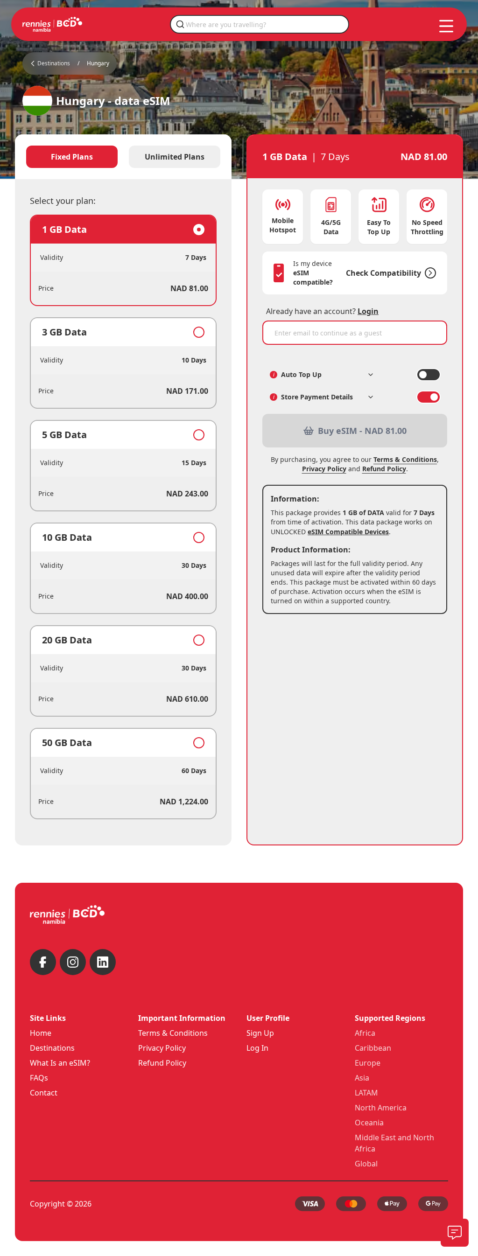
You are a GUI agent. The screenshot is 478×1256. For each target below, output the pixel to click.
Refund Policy (384, 468)
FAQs (39, 1078)
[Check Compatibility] (428, 273)
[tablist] (123, 156)
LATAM (366, 1093)
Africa (365, 1033)
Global (366, 1163)
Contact (43, 1093)
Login (368, 311)
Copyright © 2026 (60, 1204)
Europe (367, 1063)
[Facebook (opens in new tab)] (43, 962)
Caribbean (373, 1048)
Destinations (52, 1048)
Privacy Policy (324, 468)
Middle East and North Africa (394, 1143)
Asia (362, 1078)
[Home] (52, 24)
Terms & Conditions (405, 459)
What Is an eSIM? (60, 1063)
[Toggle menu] (446, 26)
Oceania (369, 1122)
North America (381, 1107)
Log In (257, 1048)
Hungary (98, 63)
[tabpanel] (123, 517)
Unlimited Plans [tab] (174, 157)
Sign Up (260, 1033)
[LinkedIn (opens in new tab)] (103, 962)
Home (40, 1033)
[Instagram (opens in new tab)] (73, 962)
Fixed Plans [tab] (72, 157)
